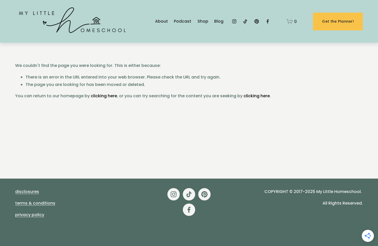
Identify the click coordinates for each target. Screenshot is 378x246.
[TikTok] (245, 21)
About (161, 21)
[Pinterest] (256, 21)
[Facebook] (267, 21)
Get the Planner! (338, 21)
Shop (202, 21)
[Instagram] (234, 21)
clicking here (104, 96)
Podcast (182, 21)
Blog (218, 21)
